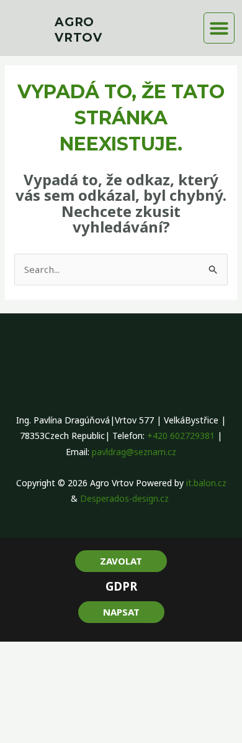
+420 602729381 (181, 435)
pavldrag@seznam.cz (134, 452)
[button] (219, 28)
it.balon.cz (206, 483)
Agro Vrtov (78, 30)
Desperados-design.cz (125, 498)
